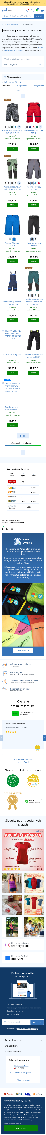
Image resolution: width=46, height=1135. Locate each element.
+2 (19, 183)
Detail (12, 149)
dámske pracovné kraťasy (13, 50)
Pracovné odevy (12, 24)
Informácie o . (23, 1029)
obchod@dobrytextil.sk (23, 1072)
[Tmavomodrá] (8, 183)
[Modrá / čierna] (15, 127)
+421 (21, 1065)
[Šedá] (32, 183)
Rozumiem (21, 1128)
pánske (40, 47)
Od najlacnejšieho (22, 86)
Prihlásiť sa (37, 1022)
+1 (19, 127)
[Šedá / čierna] (5, 127)
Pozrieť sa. (33, 4)
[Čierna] (5, 183)
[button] (44, 738)
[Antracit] (15, 183)
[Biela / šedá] (8, 127)
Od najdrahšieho (39, 86)
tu (20, 1123)
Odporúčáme (6, 86)
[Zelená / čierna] (12, 127)
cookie (21, 1112)
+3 (40, 127)
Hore (23, 436)
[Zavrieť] (44, 3)
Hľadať (39, 16)
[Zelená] (36, 127)
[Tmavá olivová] (38, 295)
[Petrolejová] (35, 295)
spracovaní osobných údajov (27, 1029)
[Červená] (33, 127)
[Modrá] (30, 127)
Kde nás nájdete (24, 1080)
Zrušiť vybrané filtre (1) (12, 82)
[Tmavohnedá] (12, 183)
